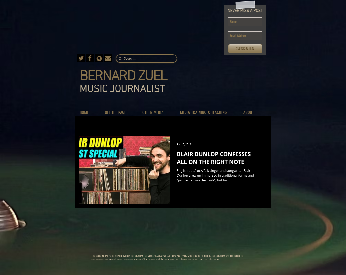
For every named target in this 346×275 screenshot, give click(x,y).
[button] (119, 112)
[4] (99, 58)
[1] (108, 58)
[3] (81, 58)
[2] (90, 58)
